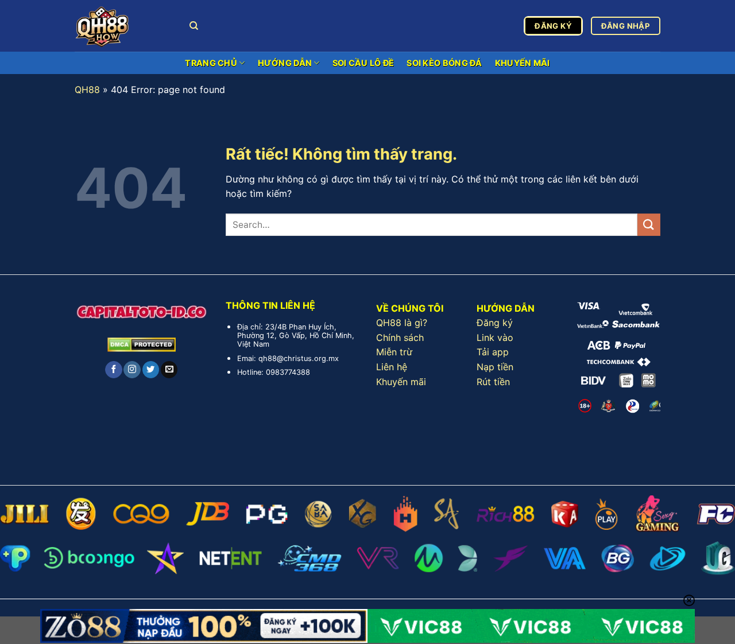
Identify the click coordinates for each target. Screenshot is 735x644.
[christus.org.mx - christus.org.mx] (123, 26)
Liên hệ (391, 367)
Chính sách (400, 337)
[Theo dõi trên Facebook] (113, 369)
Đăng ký (495, 322)
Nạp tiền (495, 367)
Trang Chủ (211, 63)
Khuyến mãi (401, 381)
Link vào (495, 337)
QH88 (87, 89)
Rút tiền (493, 381)
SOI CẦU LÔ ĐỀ (363, 63)
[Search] (193, 26)
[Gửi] (648, 225)
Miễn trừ (394, 352)
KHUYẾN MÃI (522, 63)
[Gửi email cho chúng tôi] (169, 369)
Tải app (493, 352)
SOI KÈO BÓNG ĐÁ (444, 63)
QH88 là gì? (401, 322)
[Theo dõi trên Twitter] (150, 369)
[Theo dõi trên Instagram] (131, 369)
